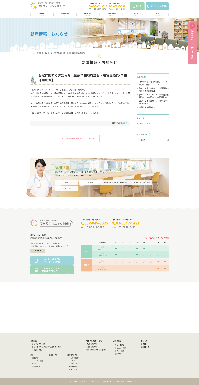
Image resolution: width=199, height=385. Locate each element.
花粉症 (34, 363)
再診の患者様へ (93, 347)
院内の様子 (119, 354)
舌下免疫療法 (37, 366)
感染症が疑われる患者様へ (97, 350)
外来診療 (65, 15)
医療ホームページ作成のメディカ (126, 381)
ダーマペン (73, 369)
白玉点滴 (72, 361)
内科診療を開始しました (149, 107)
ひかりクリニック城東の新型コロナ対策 (46, 347)
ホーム (42, 15)
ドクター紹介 (120, 351)
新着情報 (144, 344)
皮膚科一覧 (53, 355)
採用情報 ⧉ (145, 347)
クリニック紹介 (134, 15)
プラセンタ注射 (74, 363)
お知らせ (125, 123)
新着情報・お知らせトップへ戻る (80, 138)
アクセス (157, 15)
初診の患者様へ (93, 344)
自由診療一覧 (72, 355)
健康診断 (35, 358)
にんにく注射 (74, 358)
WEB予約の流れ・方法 (94, 341)
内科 (32, 355)
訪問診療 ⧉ (111, 15)
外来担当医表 (37, 350)
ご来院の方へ (88, 15)
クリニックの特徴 (38, 344)
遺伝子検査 (73, 366)
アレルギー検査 (37, 361)
